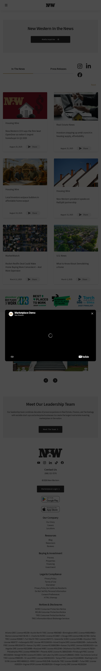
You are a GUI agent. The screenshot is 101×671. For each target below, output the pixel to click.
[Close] (92, 313)
